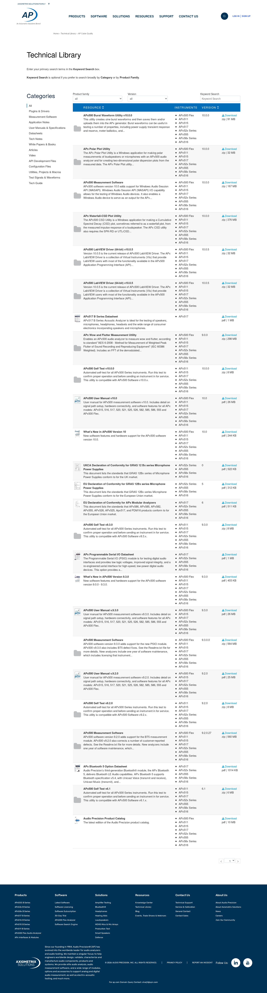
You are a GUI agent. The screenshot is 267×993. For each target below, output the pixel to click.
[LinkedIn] (235, 962)
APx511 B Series (22, 928)
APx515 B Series (22, 924)
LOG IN (235, 16)
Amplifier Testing (103, 902)
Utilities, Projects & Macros (45, 172)
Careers (219, 915)
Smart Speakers (102, 933)
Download (231, 115)
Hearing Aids (101, 915)
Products (77, 16)
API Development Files (42, 161)
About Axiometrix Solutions (228, 907)
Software (99, 16)
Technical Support (184, 902)
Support (166, 16)
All (30, 105)
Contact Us (188, 16)
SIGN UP (246, 16)
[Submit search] (224, 16)
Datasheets (36, 133)
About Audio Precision (226, 902)
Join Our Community (225, 920)
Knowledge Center (144, 902)
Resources (144, 16)
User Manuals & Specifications (47, 128)
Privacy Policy (174, 962)
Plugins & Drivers (39, 111)
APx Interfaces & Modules (27, 937)
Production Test (102, 928)
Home (56, 33)
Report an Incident (202, 962)
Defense (99, 937)
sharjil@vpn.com (150, 982)
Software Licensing (64, 907)
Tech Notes (36, 139)
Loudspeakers (101, 920)
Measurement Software (43, 117)
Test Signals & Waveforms (44, 177)
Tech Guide (36, 183)
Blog (137, 911)
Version (132, 94)
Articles (33, 150)
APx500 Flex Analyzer (65, 920)
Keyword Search (209, 94)
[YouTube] (247, 962)
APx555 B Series (22, 902)
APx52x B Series (22, 907)
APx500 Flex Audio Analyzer (28, 933)
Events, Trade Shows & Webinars (150, 915)
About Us (221, 895)
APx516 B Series (22, 920)
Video (32, 155)
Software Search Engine (66, 924)
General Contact (182, 911)
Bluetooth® (100, 907)
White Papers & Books (42, 144)
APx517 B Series (22, 915)
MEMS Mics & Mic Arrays (106, 924)
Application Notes (39, 122)
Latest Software (62, 902)
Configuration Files (40, 166)
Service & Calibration (185, 907)
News (218, 911)
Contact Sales (181, 915)
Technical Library (68, 33)
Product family (81, 94)
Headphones (101, 911)
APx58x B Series (22, 911)
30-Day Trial (60, 915)
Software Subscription (65, 911)
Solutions (121, 16)
